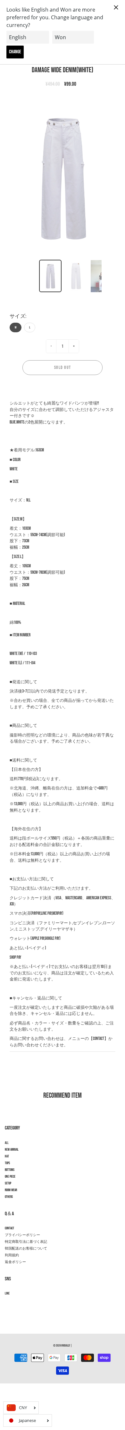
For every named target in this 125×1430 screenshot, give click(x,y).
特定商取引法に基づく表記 (26, 1242)
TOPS (7, 1163)
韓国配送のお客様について (26, 1249)
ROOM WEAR (11, 1190)
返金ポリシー (15, 1262)
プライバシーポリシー (22, 1235)
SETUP (8, 1183)
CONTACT (9, 1228)
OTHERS (9, 1197)
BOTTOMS (9, 1170)
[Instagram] (8, 1305)
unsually (65, 1345)
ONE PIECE (10, 1177)
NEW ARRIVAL (12, 1150)
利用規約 (12, 1255)
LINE (7, 1293)
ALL (7, 1143)
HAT (7, 1156)
